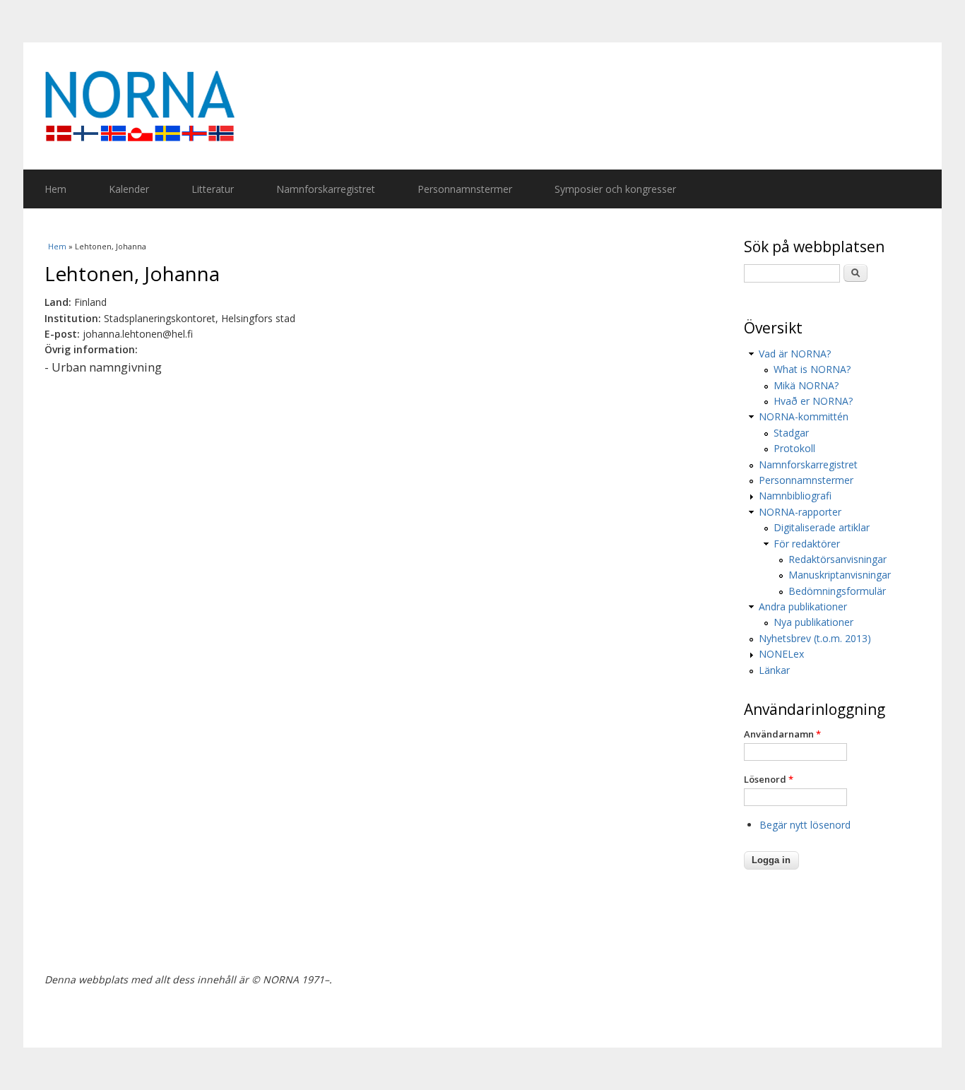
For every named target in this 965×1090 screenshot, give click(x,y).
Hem (55, 189)
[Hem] (482, 106)
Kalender (129, 189)
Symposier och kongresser (615, 189)
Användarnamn (782, 734)
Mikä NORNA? (806, 385)
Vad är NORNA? (795, 353)
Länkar (774, 670)
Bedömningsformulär (837, 591)
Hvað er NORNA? (813, 401)
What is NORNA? (812, 369)
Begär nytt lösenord (805, 824)
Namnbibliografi (795, 495)
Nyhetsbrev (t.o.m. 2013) (815, 638)
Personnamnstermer (465, 189)
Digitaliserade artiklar (822, 527)
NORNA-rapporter (800, 512)
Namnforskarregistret (325, 189)
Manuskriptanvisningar (839, 574)
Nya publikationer (813, 622)
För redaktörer (807, 543)
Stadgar (791, 432)
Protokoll (794, 448)
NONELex (781, 653)
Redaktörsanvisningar (837, 559)
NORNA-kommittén (803, 416)
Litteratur (212, 189)
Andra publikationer (803, 606)
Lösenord (768, 779)
